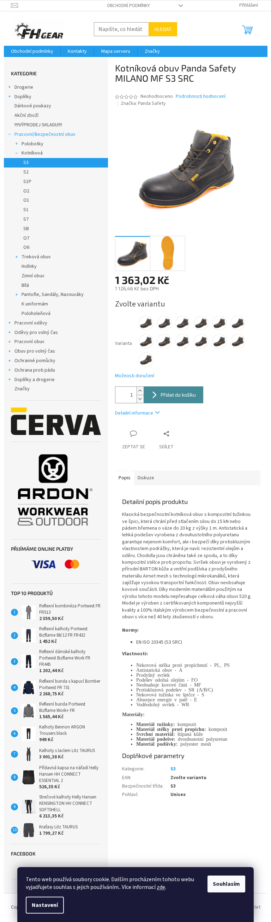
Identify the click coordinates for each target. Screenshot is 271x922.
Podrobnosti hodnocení (200, 96)
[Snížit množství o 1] (140, 399)
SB (26, 228)
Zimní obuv (33, 275)
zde (161, 887)
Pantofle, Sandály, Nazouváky (53, 294)
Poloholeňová (36, 313)
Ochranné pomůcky (34, 360)
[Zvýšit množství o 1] (140, 391)
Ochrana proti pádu (34, 370)
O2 (26, 191)
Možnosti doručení (134, 376)
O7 (26, 238)
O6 (26, 247)
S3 (26, 162)
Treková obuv (36, 256)
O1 (26, 200)
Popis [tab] (125, 477)
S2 (26, 172)
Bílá (25, 285)
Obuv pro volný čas (34, 351)
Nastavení (45, 905)
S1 (26, 209)
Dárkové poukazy (32, 105)
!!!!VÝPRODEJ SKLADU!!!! (38, 124)
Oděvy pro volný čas (36, 332)
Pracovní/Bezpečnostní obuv (45, 134)
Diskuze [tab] (146, 477)
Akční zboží (26, 115)
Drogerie (23, 87)
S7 (26, 219)
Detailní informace (134, 413)
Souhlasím (226, 884)
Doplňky (22, 96)
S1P (27, 181)
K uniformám (35, 304)
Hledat (162, 29)
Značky (22, 388)
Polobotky (32, 143)
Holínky (29, 266)
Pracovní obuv (29, 341)
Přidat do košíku (178, 395)
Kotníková (32, 153)
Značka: (143, 103)
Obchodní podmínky (128, 5)
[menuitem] (32, 51)
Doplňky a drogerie (34, 379)
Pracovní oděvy (30, 323)
